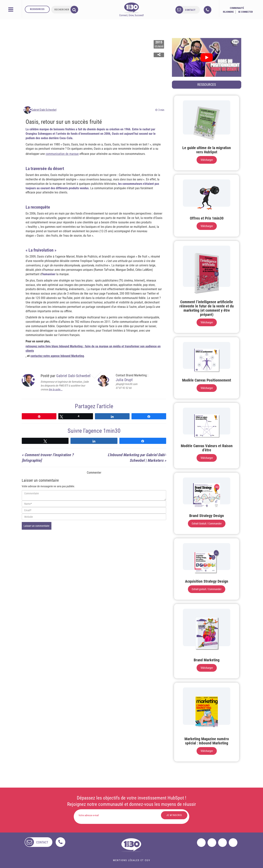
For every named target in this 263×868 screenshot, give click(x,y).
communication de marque (62, 154)
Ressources (37, 9)
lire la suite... (56, 389)
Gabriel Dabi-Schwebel (43, 109)
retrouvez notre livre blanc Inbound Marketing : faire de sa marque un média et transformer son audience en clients (93, 348)
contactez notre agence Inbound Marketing (57, 356)
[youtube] (233, 842)
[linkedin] (222, 842)
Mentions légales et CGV (131, 860)
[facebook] (201, 842)
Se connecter (245, 12)
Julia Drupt (124, 379)
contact (190, 10)
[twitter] (212, 842)
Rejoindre (228, 12)
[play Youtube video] (206, 57)
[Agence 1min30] (131, 9)
